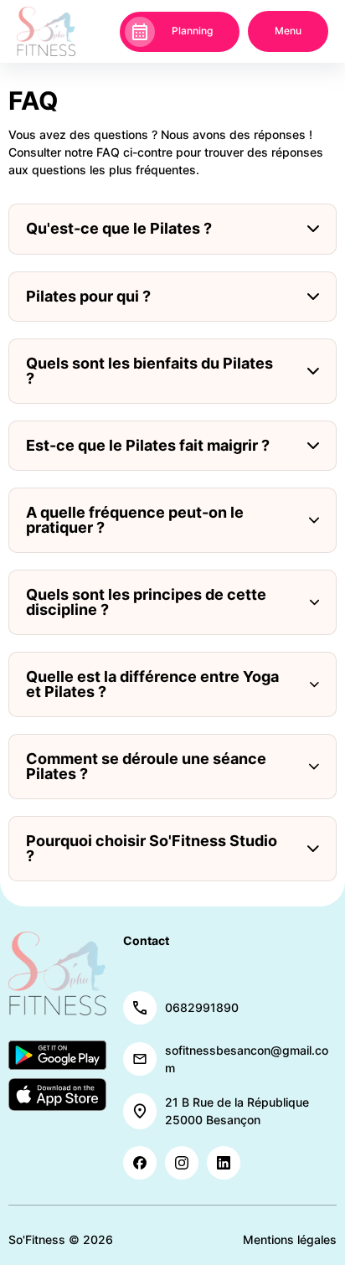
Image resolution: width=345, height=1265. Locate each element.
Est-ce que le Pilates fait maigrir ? (148, 445)
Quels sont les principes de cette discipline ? (146, 602)
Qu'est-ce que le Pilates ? (119, 228)
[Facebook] (140, 1163)
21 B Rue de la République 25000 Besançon (237, 1111)
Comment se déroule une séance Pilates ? (146, 766)
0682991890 (202, 1007)
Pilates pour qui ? (88, 296)
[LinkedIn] (223, 1163)
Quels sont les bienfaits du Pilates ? (149, 370)
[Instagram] (181, 1163)
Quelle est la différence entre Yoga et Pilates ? (152, 684)
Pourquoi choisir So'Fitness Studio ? (151, 848)
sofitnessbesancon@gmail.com (246, 1059)
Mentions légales (290, 1239)
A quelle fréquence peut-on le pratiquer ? (135, 519)
